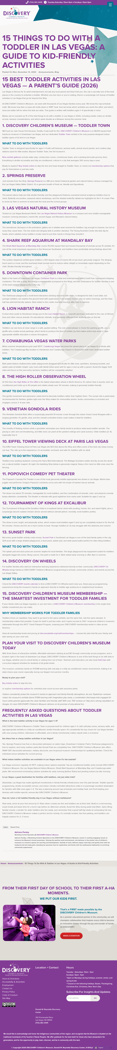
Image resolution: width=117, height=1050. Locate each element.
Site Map (6, 998)
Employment (7, 985)
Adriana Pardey (22, 832)
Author (5, 827)
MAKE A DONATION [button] (71, 936)
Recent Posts (15, 827)
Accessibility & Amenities (13, 982)
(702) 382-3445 (35, 2)
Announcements (46, 72)
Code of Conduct (9, 995)
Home (3, 863)
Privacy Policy (8, 992)
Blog (57, 72)
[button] (8, 1006)
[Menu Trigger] (110, 5)
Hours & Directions (10, 979)
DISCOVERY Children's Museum (47, 835)
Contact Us (7, 989)
